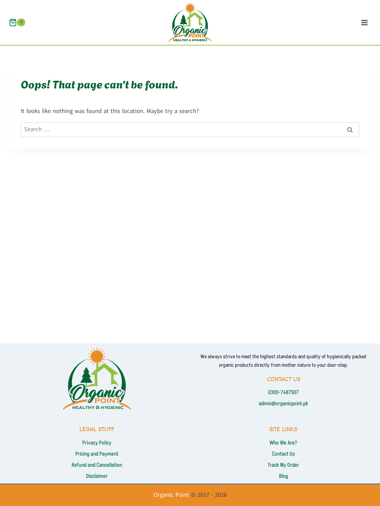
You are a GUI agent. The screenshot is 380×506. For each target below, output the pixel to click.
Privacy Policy (96, 443)
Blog (283, 476)
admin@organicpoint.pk (283, 403)
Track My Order (283, 465)
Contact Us (283, 454)
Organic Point (171, 495)
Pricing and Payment (96, 454)
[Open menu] (364, 22)
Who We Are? (283, 443)
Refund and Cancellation (97, 465)
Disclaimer (97, 476)
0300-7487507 (283, 392)
